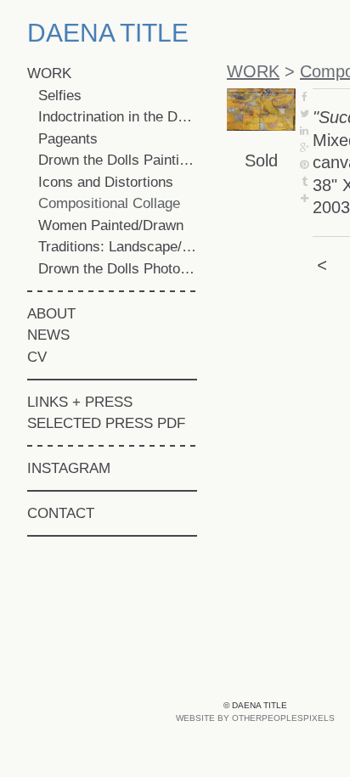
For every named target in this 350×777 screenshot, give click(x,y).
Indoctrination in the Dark (117, 117)
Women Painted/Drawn (110, 225)
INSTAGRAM (68, 468)
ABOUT (51, 314)
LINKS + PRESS (80, 402)
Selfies (60, 95)
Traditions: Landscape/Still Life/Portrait (117, 247)
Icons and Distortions (105, 182)
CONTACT (60, 513)
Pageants (68, 139)
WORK (49, 73)
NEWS (48, 335)
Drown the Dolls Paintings (117, 160)
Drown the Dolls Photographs (117, 269)
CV (37, 357)
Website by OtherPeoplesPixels (255, 718)
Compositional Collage (109, 203)
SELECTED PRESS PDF (106, 423)
